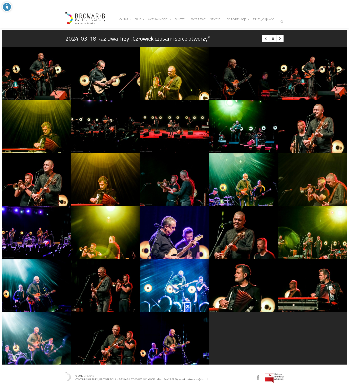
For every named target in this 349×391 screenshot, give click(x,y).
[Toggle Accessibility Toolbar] (7, 7)
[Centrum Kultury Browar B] (85, 14)
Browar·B (89, 375)
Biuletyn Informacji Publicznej (274, 378)
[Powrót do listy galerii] (272, 38)
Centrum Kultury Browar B (258, 377)
